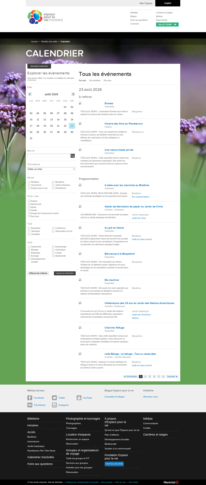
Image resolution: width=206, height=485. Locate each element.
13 (51, 119)
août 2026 (51, 94)
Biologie (34, 250)
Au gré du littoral (114, 227)
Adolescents (36, 204)
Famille (34, 210)
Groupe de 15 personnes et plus (45, 213)
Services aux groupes (77, 463)
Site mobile (133, 482)
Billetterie (165, 24)
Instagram (63, 405)
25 (38, 132)
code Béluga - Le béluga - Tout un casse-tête (130, 354)
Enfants (34, 201)
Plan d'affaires (112, 435)
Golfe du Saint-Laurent (142, 239)
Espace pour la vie (39, 188)
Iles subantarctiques (141, 197)
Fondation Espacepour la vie (116, 457)
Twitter (61, 397)
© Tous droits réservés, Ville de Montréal (45, 482)
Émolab (109, 103)
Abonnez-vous (150, 396)
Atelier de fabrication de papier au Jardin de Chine (134, 206)
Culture (58, 253)
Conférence (60, 228)
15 (65, 119)
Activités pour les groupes (79, 467)
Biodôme (35, 182)
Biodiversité (60, 256)
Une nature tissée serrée (119, 149)
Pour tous (35, 216)
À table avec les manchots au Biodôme (127, 185)
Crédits (146, 428)
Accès (31, 432)
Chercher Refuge (114, 327)
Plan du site (120, 482)
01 (65, 107)
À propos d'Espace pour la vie (115, 422)
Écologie (35, 256)
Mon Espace (146, 3)
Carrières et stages (164, 13)
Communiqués (150, 423)
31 (31, 138)
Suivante (171, 376)
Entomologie (60, 247)
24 (31, 132)
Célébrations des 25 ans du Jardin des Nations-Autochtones (139, 303)
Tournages (71, 428)
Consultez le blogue (115, 396)
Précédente (132, 376)
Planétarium (60, 188)
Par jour (82, 80)
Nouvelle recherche (39, 66)
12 (44, 119)
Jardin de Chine (139, 218)
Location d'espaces (78, 434)
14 (58, 119)
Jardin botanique (62, 185)
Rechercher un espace (77, 439)
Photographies (73, 423)
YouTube (87, 397)
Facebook (39, 397)
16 (72, 119)
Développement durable (38, 260)
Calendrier (65, 41)
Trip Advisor (40, 405)
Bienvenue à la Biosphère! (120, 253)
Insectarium (36, 185)
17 (31, 126)
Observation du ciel (63, 231)
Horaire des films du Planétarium (124, 123)
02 (72, 107)
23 (72, 126)
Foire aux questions (139, 20)
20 (51, 126)
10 (31, 119)
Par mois (107, 80)
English (167, 3)
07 (58, 113)
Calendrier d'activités (40, 457)
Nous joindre (161, 20)
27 (51, 132)
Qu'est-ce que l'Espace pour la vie (122, 430)
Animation (35, 234)
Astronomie (36, 247)
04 (38, 113)
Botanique (35, 253)
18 (38, 126)
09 (72, 113)
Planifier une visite (49, 41)
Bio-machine (112, 280)
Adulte (33, 207)
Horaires (32, 425)
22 (65, 126)
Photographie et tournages (83, 418)
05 (44, 113)
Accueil (34, 41)
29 (65, 132)
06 (51, 113)
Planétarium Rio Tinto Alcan (41, 450)
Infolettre (134, 13)
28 (58, 132)
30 (72, 132)
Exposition (35, 228)
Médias (159, 16)
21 (58, 126)
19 (44, 126)
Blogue (133, 16)
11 (38, 119)
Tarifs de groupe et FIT (77, 458)
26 (44, 132)
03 (31, 113)
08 (65, 113)
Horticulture (60, 250)
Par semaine (94, 80)
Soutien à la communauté (118, 448)
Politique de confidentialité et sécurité (82, 482)
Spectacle (35, 231)
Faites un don (114, 464)
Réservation (72, 444)
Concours (134, 24)
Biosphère (59, 182)
